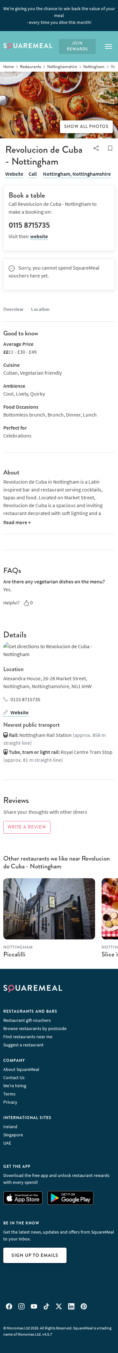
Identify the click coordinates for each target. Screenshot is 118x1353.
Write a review (27, 827)
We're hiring (14, 1086)
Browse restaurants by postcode (35, 1028)
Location (40, 309)
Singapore (13, 1135)
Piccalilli (14, 954)
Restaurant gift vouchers (27, 1020)
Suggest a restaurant (23, 1045)
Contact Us (14, 1077)
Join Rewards (77, 46)
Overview (13, 309)
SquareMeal (27, 46)
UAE (7, 1143)
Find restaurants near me (27, 1037)
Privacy (10, 1102)
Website (14, 173)
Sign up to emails (34, 1255)
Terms (9, 1094)
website (39, 236)
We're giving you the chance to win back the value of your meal (59, 15)
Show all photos (86, 127)
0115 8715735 (25, 699)
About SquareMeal (21, 1069)
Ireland (10, 1127)
